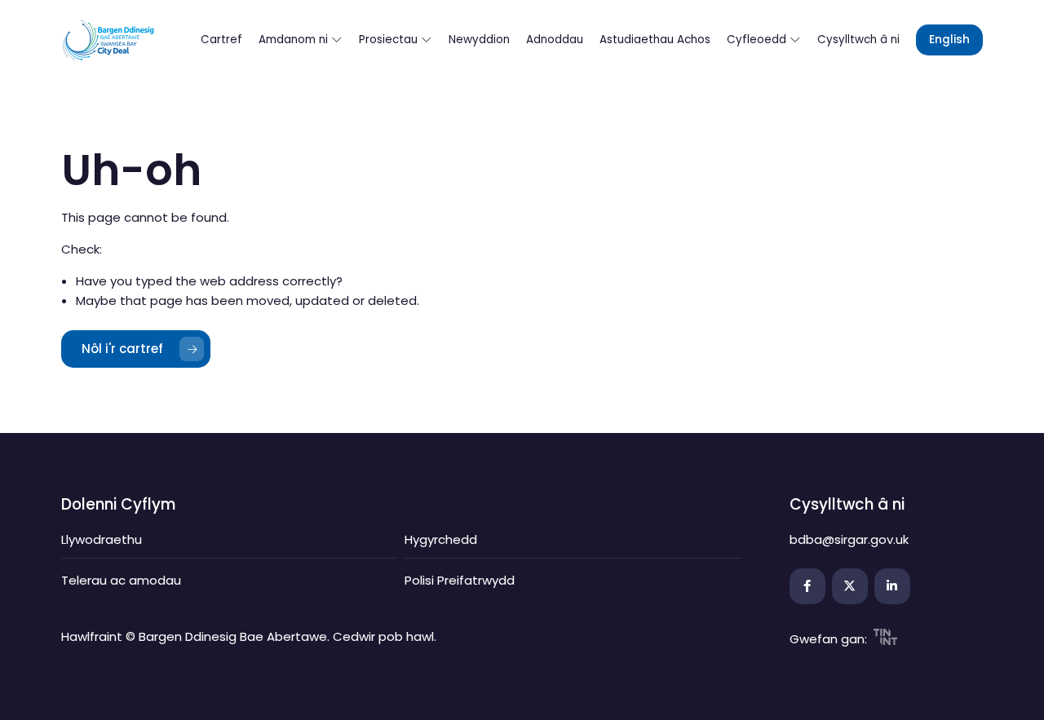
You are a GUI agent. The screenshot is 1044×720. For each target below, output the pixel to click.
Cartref (221, 39)
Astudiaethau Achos (654, 39)
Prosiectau (390, 39)
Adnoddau (554, 39)
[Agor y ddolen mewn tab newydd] (807, 586)
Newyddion (479, 39)
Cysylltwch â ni (858, 39)
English (949, 39)
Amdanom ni (295, 39)
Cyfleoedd (758, 39)
